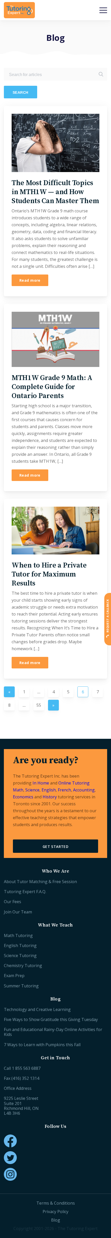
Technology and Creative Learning (37, 1009)
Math (18, 790)
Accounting (84, 790)
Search (20, 92)
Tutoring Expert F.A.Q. (25, 891)
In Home (41, 783)
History (50, 797)
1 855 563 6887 (26, 1068)
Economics (23, 797)
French (64, 790)
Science (32, 790)
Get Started (56, 846)
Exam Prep (14, 975)
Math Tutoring (18, 935)
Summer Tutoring (21, 986)
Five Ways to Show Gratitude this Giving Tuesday (51, 1019)
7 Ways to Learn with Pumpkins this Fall (42, 1044)
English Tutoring (20, 945)
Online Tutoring (74, 783)
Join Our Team (18, 912)
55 (38, 705)
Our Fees (12, 901)
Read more (30, 280)
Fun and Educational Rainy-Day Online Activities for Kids (53, 1032)
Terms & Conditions (55, 1203)
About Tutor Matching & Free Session (40, 881)
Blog (55, 1220)
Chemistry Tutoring (23, 965)
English (49, 790)
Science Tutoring (20, 955)
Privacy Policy (55, 1211)
